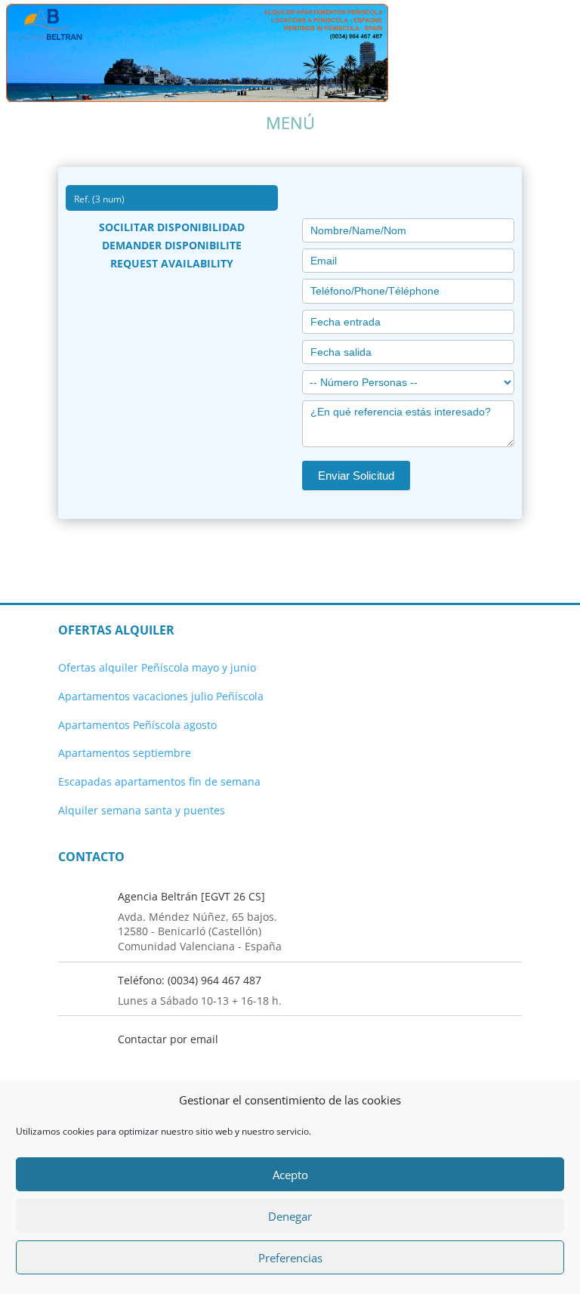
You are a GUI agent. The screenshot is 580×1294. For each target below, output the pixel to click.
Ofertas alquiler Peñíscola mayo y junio (157, 667)
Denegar (290, 1216)
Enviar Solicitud (356, 475)
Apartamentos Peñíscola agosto (137, 725)
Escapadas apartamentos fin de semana (159, 781)
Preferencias (290, 1257)
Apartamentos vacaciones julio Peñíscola (161, 696)
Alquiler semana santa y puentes (141, 810)
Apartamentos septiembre (124, 753)
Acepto (290, 1174)
